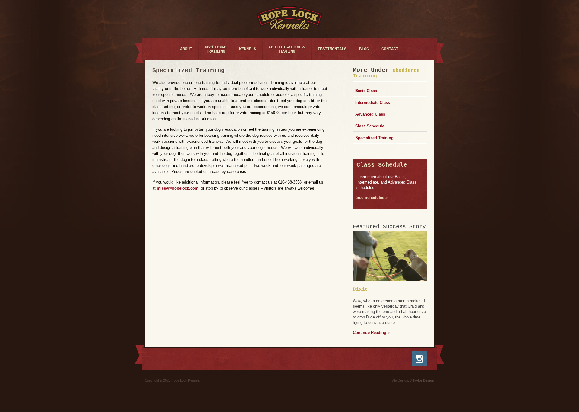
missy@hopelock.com (177, 188)
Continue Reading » (371, 332)
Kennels (247, 48)
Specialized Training (374, 138)
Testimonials (332, 48)
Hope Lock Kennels (289, 18)
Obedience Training (215, 49)
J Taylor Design (422, 380)
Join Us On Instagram (423, 359)
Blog (364, 48)
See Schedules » (372, 197)
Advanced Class (370, 114)
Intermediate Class (372, 102)
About (186, 48)
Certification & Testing (287, 49)
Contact (389, 48)
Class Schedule (369, 126)
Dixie (360, 289)
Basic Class (366, 90)
